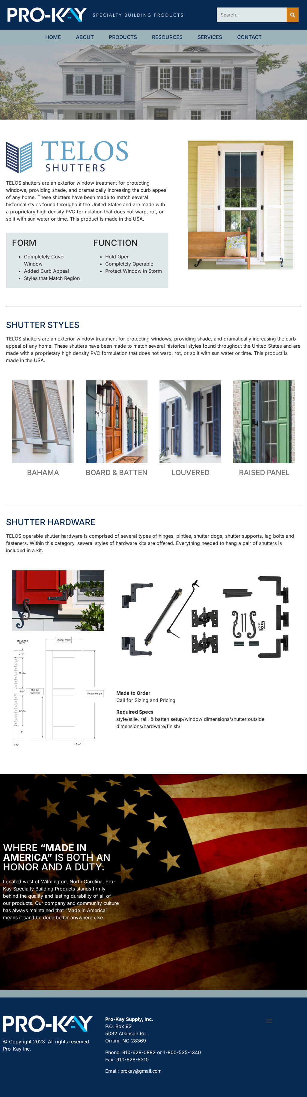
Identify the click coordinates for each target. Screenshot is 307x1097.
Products (123, 37)
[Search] (293, 14)
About (85, 37)
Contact (249, 37)
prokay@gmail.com (141, 1071)
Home (53, 37)
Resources (167, 37)
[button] (269, 1020)
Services (210, 37)
